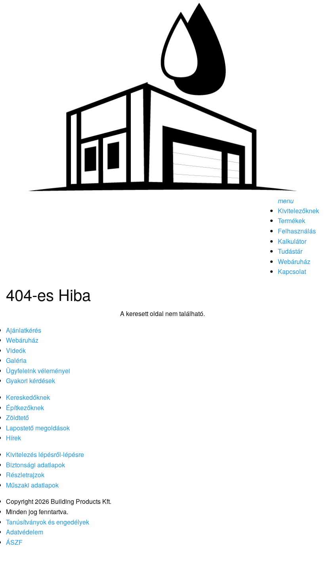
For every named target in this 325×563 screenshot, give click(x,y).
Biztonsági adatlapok (35, 464)
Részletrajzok (25, 474)
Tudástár (290, 251)
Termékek (291, 220)
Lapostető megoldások (38, 427)
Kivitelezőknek (298, 210)
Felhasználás (297, 230)
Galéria (16, 360)
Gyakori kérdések (30, 380)
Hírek (13, 437)
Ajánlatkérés (23, 330)
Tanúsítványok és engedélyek (47, 521)
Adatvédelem (24, 531)
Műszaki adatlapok (32, 485)
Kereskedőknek (28, 397)
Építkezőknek (25, 407)
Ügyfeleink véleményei (38, 370)
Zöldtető (17, 417)
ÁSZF (14, 542)
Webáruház (294, 261)
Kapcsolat (292, 271)
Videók (16, 350)
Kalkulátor (292, 241)
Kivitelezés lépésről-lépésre (45, 454)
